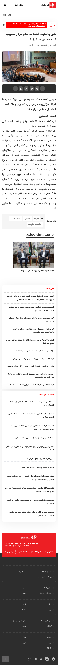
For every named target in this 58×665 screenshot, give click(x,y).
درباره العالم (36, 551)
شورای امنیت (15, 218)
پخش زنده (9, 551)
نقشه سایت (22, 551)
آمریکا (36, 218)
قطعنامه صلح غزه (34, 224)
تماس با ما (49, 551)
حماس (27, 218)
